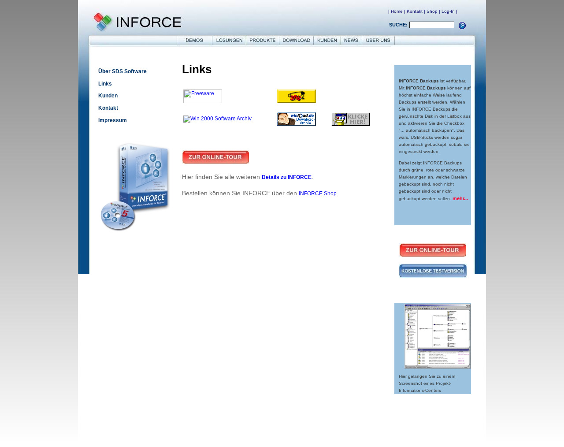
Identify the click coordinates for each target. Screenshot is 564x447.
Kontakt (415, 11)
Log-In (448, 11)
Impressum (112, 120)
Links (105, 84)
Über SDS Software (122, 71)
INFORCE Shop (318, 193)
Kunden (108, 96)
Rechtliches (295, 430)
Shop (432, 11)
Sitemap (345, 430)
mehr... (460, 198)
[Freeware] (202, 101)
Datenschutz (267, 430)
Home (397, 11)
